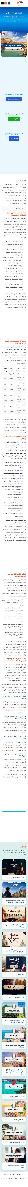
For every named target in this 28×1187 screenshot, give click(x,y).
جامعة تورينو (19, 470)
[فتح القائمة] (2, 3)
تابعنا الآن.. (15, 138)
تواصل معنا (6, 1174)
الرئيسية (24, 181)
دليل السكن (18, 181)
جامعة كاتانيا (19, 511)
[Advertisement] (14, 72)
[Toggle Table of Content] (22, 208)
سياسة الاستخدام (12, 1174)
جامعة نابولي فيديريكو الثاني (15, 478)
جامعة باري (20, 486)
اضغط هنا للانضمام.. (14, 99)
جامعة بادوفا (19, 494)
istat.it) (23, 777)
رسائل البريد (19, 1174)
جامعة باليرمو (19, 462)
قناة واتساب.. (14, 119)
